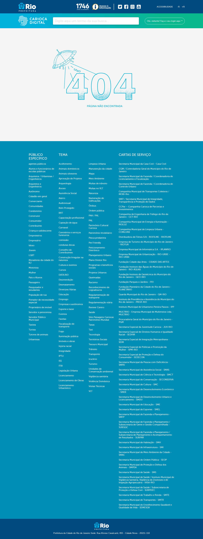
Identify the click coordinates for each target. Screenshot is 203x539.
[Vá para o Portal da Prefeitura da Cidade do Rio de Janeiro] (24, 7)
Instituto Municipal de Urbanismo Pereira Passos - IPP (146, 307)
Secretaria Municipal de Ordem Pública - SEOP (143, 460)
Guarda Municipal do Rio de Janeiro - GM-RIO (142, 294)
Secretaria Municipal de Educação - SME (139, 404)
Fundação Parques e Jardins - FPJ (136, 282)
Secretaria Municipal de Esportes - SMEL (139, 409)
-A (178, 6)
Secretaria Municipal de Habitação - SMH (140, 442)
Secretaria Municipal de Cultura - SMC (138, 384)
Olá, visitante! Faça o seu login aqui (164, 21)
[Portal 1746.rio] (84, 7)
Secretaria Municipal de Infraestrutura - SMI (141, 447)
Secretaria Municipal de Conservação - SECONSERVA (146, 379)
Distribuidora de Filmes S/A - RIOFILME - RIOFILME (145, 237)
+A (183, 6)
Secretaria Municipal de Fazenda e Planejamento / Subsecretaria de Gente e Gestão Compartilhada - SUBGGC (144, 424)
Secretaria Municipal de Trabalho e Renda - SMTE (144, 495)
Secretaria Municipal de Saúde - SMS (137, 472)
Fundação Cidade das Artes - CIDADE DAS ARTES (144, 262)
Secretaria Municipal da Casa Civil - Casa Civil (142, 164)
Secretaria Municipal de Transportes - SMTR (141, 500)
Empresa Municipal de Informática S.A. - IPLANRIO (145, 249)
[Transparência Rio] (103, 7)
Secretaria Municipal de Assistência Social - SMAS (144, 370)
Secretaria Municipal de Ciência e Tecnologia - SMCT (146, 374)
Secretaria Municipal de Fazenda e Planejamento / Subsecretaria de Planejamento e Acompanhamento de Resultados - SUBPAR (145, 435)
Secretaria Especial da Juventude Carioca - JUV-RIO (145, 327)
